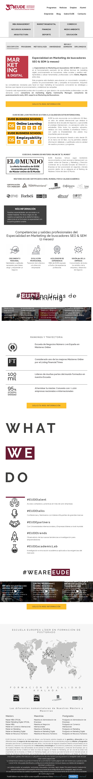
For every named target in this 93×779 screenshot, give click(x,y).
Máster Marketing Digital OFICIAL (17, 722)
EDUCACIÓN (72, 35)
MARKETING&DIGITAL (46, 24)
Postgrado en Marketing (71, 729)
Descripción (13, 47)
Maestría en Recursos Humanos (45, 734)
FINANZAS (46, 29)
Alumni (83, 8)
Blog (58, 14)
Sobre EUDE (69, 14)
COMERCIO (72, 24)
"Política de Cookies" (60, 776)
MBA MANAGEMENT (21, 24)
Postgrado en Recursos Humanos (74, 734)
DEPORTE (46, 35)
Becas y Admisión (67, 44)
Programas (51, 8)
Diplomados (80, 47)
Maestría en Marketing (42, 729)
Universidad (55, 47)
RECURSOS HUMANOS (21, 29)
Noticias (63, 8)
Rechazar (83, 776)
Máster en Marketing (13, 729)
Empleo (73, 8)
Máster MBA (10, 724)
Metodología (40, 47)
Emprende (48, 14)
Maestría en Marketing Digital (44, 731)
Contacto (82, 14)
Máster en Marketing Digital (15, 731)
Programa (26, 47)
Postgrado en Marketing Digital (73, 731)
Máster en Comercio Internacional (18, 727)
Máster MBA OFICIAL (13, 720)
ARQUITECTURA (21, 35)
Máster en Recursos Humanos (17, 734)
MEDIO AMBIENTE (72, 29)
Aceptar (73, 776)
